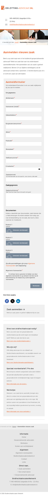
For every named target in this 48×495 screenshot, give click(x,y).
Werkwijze (24, 443)
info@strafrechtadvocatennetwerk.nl (22, 24)
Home (16, 42)
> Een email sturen (24, 472)
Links (24, 462)
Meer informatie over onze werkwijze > (19, 411)
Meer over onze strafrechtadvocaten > (19, 341)
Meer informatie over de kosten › (17, 384)
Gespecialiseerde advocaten (24, 440)
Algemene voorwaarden (24, 453)
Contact (24, 459)
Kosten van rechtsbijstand (24, 446)
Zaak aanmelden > (16, 309)
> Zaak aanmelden (24, 469)
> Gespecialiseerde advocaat (24, 475)
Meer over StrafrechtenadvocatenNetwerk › (20, 362)
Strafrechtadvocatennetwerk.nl (24, 456)
